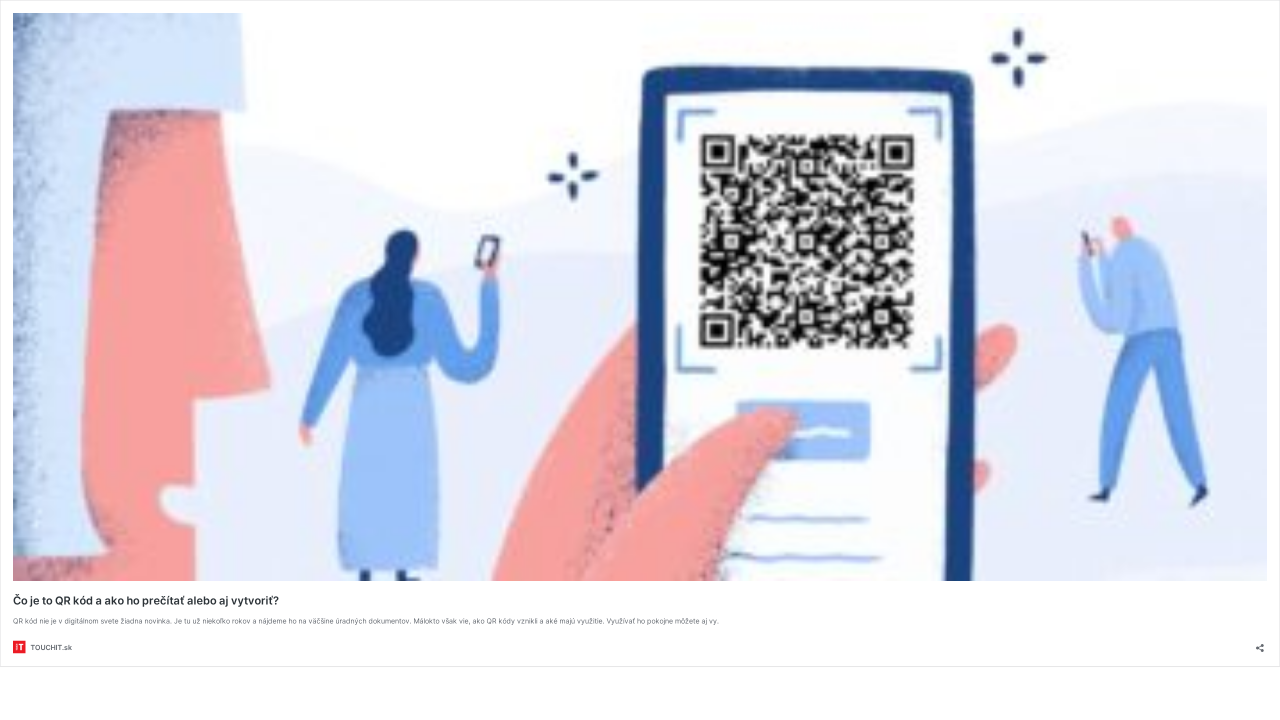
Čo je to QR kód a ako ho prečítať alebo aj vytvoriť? (146, 600)
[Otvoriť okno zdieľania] (1260, 644)
